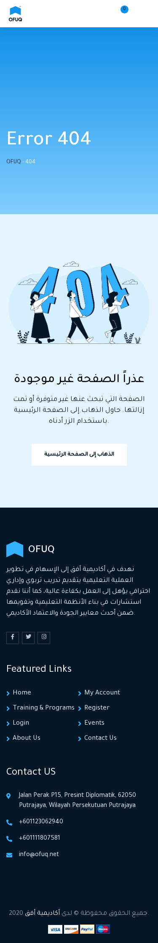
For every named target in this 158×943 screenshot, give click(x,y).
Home (22, 693)
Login (21, 723)
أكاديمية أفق (42, 913)
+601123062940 (41, 822)
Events (94, 723)
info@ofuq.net (39, 855)
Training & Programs (44, 708)
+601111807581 (39, 839)
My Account (102, 693)
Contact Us (100, 738)
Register (97, 708)
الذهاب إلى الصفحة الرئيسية (79, 455)
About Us (26, 738)
